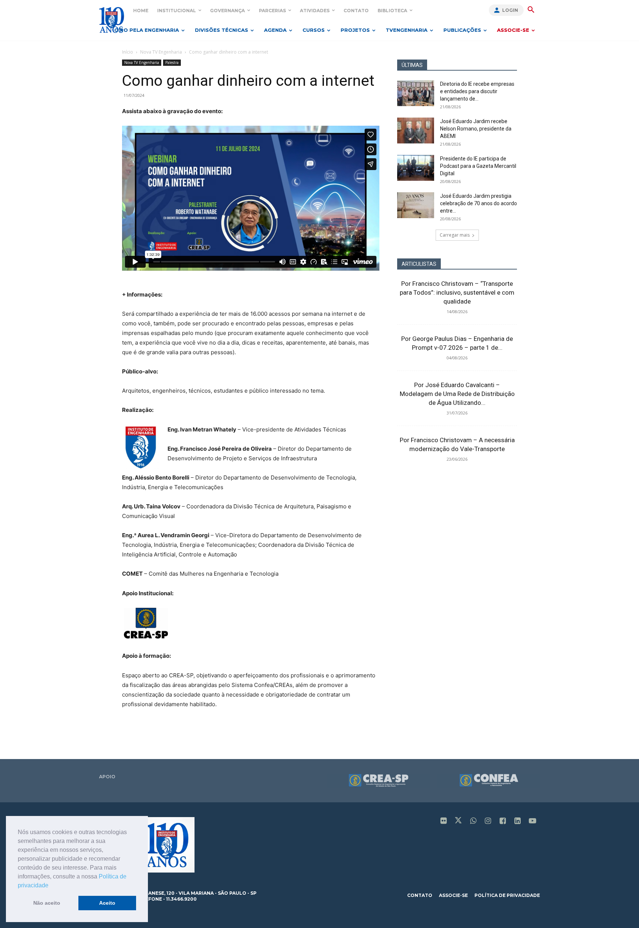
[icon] (443, 821)
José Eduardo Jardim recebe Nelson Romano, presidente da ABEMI (475, 128)
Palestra (172, 62)
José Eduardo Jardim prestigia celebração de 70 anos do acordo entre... (478, 203)
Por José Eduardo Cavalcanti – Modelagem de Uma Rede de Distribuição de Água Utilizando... (457, 393)
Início (127, 52)
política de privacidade (507, 895)
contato (419, 895)
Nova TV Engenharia (161, 52)
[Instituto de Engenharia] (111, 20)
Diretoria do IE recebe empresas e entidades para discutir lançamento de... (477, 91)
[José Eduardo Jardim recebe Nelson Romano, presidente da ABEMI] (415, 130)
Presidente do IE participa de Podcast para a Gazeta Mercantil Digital (478, 166)
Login (510, 10)
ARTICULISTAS (419, 264)
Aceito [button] (107, 903)
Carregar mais (455, 235)
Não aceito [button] (46, 903)
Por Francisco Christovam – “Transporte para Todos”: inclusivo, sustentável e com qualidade (457, 292)
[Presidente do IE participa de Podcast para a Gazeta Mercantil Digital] (415, 168)
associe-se (453, 895)
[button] (51, 886)
